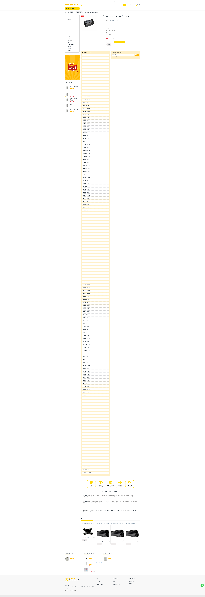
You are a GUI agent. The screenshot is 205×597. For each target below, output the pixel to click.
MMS (99, 523)
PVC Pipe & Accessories (127, 15)
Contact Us (98, 581)
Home (66, 12)
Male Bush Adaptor (116, 15)
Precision (86, 495)
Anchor (70, 21)
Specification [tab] (117, 491)
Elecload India (85, 501)
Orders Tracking (131, 581)
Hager (70, 32)
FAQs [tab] (110, 491)
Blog (97, 578)
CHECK (136, 54)
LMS (114, 523)
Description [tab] (104, 491)
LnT (69, 38)
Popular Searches (132, 578)
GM (69, 25)
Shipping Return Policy (116, 582)
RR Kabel (70, 46)
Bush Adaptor (110, 15)
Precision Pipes (79, 12)
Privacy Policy (115, 578)
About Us (98, 580)
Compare (117, 20)
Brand (71, 12)
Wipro (69, 50)
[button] (103, 15)
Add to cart (94, 538)
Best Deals (130, 583)
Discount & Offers (132, 580)
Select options (108, 541)
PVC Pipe (107, 523)
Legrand (70, 36)
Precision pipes (88, 511)
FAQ (97, 583)
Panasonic (70, 40)
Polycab (70, 42)
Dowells (70, 23)
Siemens (70, 48)
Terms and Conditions (116, 584)
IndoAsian (70, 34)
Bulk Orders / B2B (100, 584)
